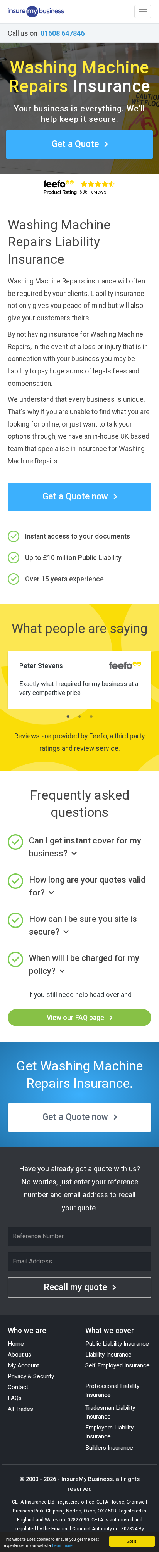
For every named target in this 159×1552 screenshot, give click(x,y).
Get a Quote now (75, 496)
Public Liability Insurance (117, 1343)
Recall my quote (75, 1287)
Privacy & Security (31, 1376)
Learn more (62, 1545)
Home (16, 1343)
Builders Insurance (109, 1447)
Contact (18, 1387)
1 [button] (68, 717)
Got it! (132, 1541)
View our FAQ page (75, 1017)
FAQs (15, 1398)
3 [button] (91, 717)
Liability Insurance (108, 1354)
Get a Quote (75, 144)
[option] (79, 677)
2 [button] (79, 717)
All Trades (20, 1408)
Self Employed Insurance (117, 1365)
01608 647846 (63, 33)
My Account (23, 1365)
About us (19, 1354)
